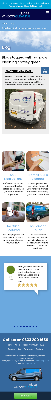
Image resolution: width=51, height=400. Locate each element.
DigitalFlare (30, 363)
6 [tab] (30, 326)
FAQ (42, 345)
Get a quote (25, 395)
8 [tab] (36, 326)
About (18, 345)
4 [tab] (24, 326)
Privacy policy (42, 360)
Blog (19, 349)
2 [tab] (17, 326)
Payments (28, 349)
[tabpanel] (25, 278)
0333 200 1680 (35, 339)
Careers (11, 349)
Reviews (39, 349)
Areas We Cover (30, 345)
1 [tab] (14, 326)
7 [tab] (33, 326)
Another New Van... (19, 71)
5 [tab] (27, 326)
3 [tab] (21, 326)
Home (9, 345)
